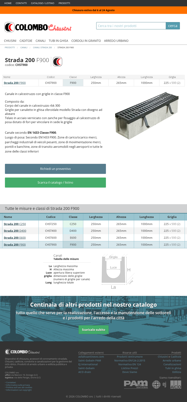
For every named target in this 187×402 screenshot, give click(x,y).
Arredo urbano (172, 360)
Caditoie (176, 356)
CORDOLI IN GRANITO (86, 41)
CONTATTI (21, 3)
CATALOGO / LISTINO (42, 3)
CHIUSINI (10, 41)
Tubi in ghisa (173, 368)
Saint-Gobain (86, 368)
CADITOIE (26, 41)
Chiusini (163, 356)
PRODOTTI (64, 3)
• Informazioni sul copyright (18, 389)
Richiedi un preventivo (55, 169)
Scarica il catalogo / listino (55, 182)
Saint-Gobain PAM (89, 360)
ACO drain (84, 372)
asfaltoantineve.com (91, 356)
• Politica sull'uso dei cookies (18, 387)
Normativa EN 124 (129, 364)
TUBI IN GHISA (58, 41)
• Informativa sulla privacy (17, 385)
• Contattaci (10, 382)
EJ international (88, 364)
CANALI (40, 41)
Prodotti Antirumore (130, 356)
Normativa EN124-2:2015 (129, 360)
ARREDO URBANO (116, 41)
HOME (8, 3)
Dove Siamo (129, 372)
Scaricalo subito (93, 330)
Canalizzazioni (172, 364)
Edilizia (176, 372)
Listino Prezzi (129, 368)
